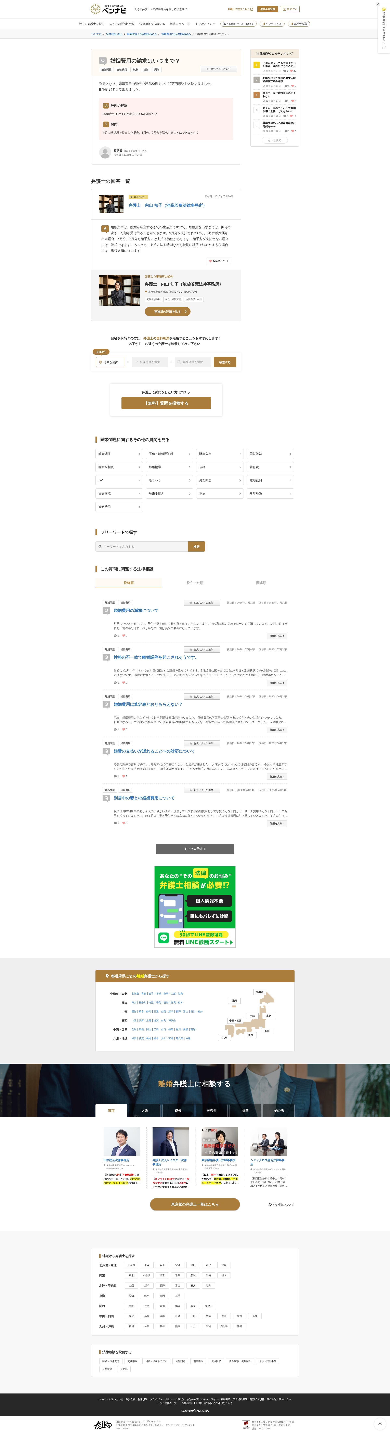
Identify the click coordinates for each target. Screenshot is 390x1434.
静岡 (148, 1011)
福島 (180, 993)
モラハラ (155, 480)
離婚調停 (105, 453)
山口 (163, 1029)
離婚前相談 (106, 467)
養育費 (254, 467)
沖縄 (187, 1038)
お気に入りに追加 (219, 69)
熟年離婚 (256, 493)
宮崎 (170, 1038)
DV (101, 480)
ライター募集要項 (220, 1399)
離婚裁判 (256, 480)
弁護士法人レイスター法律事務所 (170, 1162)
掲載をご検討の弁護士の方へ (192, 1399)
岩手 (151, 993)
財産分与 (205, 453)
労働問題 (180, 1361)
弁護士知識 (300, 23)
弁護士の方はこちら (239, 9)
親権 (202, 467)
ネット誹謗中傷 (267, 1361)
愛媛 (185, 1029)
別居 (135, 69)
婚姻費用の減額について (136, 610)
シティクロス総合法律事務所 (267, 1162)
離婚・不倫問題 (110, 1361)
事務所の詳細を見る (167, 311)
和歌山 (172, 1020)
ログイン (292, 9)
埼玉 (151, 1002)
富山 (185, 1011)
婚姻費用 (122, 69)
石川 (193, 1011)
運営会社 (130, 1399)
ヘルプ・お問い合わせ (111, 1399)
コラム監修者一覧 (167, 1403)
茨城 (166, 1002)
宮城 (158, 993)
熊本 (156, 1038)
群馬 (173, 1002)
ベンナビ (96, 33)
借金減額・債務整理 (240, 1361)
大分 (163, 1038)
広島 (156, 1029)
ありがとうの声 (205, 23)
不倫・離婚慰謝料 (161, 453)
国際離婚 (256, 453)
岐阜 (141, 1011)
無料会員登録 (267, 9)
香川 (178, 1029)
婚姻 (146, 69)
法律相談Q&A (114, 33)
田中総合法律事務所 (116, 1160)
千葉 (158, 1002)
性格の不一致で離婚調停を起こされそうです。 (156, 657)
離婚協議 (155, 467)
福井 (200, 1011)
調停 (156, 69)
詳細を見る (276, 635)
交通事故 (132, 1361)
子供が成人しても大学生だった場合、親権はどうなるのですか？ (279, 65)
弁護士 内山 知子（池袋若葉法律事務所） (168, 205)
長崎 (148, 1038)
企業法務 (107, 1369)
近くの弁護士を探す (92, 23)
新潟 (170, 1011)
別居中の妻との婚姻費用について (144, 798)
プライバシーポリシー (162, 1399)
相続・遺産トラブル (156, 1361)
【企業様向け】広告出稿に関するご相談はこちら (206, 1403)
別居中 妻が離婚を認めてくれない (279, 95)
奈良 (163, 1020)
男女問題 (205, 480)
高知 (193, 1029)
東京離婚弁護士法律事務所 (219, 1160)
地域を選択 (111, 362)
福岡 (134, 1038)
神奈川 (142, 1002)
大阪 (134, 1020)
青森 (143, 993)
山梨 (163, 1011)
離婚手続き (156, 493)
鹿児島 (179, 1038)
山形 (173, 993)
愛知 (134, 1011)
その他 (124, 1369)
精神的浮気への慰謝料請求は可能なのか (279, 125)
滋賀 (156, 1020)
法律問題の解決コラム (279, 1399)
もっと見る (275, 140)
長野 (178, 1011)
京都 (148, 1020)
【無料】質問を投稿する (166, 403)
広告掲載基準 (240, 1399)
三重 (156, 1011)
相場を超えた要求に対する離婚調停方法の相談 (279, 80)
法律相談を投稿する (152, 23)
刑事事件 (198, 1361)
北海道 (135, 993)
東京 (134, 1002)
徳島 (170, 1029)
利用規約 (142, 1399)
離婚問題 (106, 69)
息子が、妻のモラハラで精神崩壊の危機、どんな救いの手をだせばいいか (279, 110)
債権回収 (216, 1361)
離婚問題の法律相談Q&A (142, 33)
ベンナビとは (274, 23)
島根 (141, 1029)
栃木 (180, 1002)
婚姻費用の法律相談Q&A (176, 33)
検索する (225, 362)
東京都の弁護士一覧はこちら (195, 1204)
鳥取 (134, 1029)
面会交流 (105, 493)
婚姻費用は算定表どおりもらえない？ (148, 704)
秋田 (166, 993)
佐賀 (141, 1038)
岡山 (148, 1029)
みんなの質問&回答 (122, 23)
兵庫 (141, 1020)
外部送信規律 (257, 1399)
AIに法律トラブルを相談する (240, 24)
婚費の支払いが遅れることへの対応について (154, 751)
